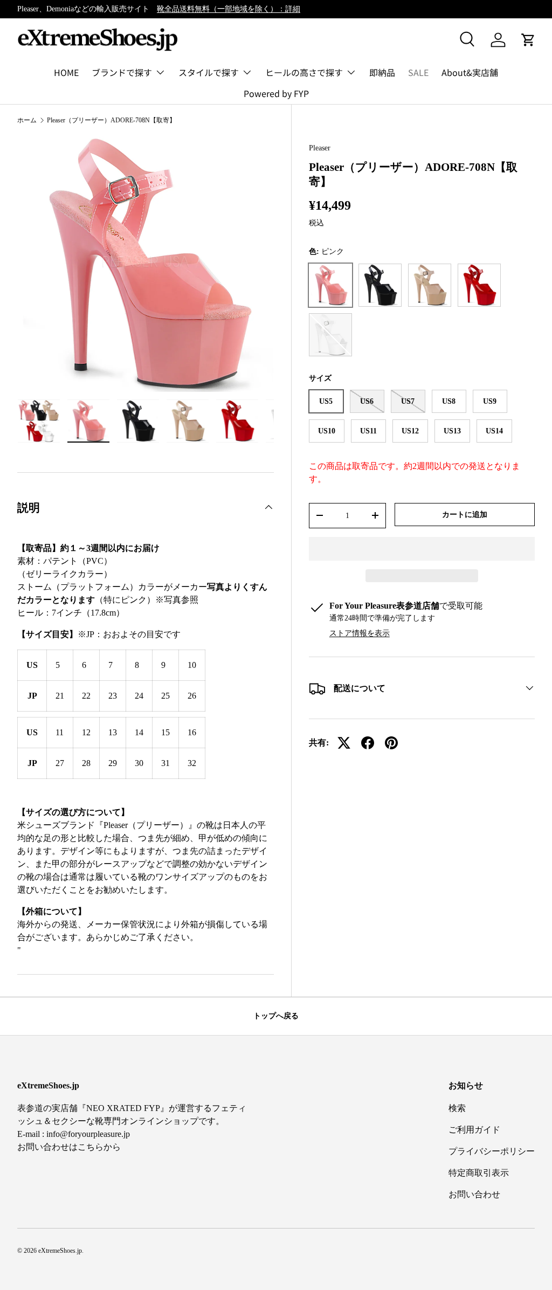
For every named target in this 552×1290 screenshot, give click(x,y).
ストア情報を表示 (359, 633)
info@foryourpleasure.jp (88, 1134)
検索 (457, 1108)
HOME (66, 72)
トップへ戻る (276, 1015)
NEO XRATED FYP (123, 1108)
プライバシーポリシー (491, 1151)
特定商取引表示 (478, 1172)
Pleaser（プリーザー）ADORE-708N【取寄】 (111, 120)
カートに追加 (464, 514)
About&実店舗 (469, 72)
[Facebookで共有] (368, 743)
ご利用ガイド (474, 1129)
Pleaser (319, 147)
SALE (418, 72)
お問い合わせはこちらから (69, 1146)
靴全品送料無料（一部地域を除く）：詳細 (228, 8)
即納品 (382, 72)
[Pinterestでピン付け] (391, 743)
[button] (422, 549)
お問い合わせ (474, 1194)
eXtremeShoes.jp (60, 1250)
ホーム (27, 120)
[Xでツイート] (344, 743)
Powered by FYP (276, 93)
